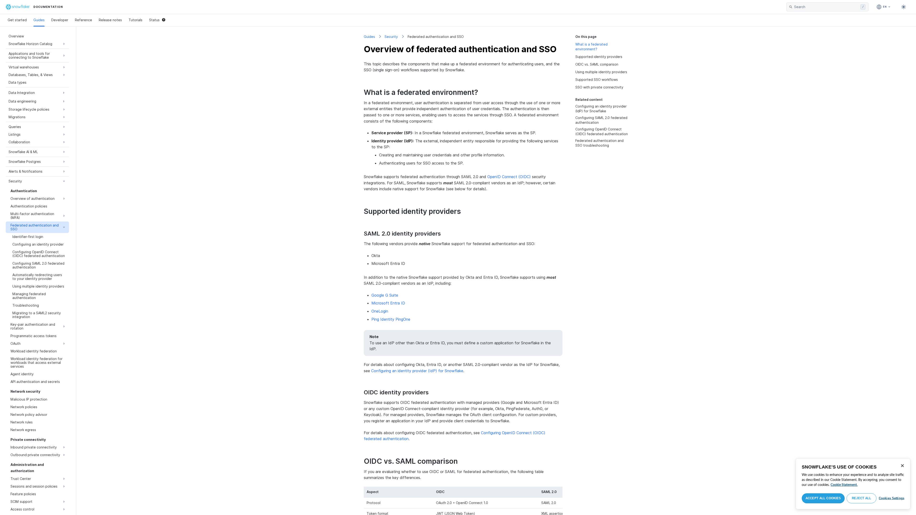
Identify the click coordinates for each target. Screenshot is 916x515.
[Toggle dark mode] (903, 7)
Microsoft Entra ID (388, 303)
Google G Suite (384, 295)
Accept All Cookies (823, 498)
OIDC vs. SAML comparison (596, 64)
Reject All (861, 498)
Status (154, 20)
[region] (853, 483)
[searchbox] (826, 7)
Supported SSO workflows (596, 79)
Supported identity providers (598, 57)
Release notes (110, 20)
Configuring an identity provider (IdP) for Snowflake (417, 370)
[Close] (902, 465)
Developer (59, 20)
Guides (39, 20)
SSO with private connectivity (599, 87)
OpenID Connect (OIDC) (509, 176)
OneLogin (379, 311)
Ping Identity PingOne (390, 319)
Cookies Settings (891, 498)
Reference (83, 20)
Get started (17, 20)
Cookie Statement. (844, 485)
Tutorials (135, 20)
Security (391, 37)
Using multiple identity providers (601, 72)
